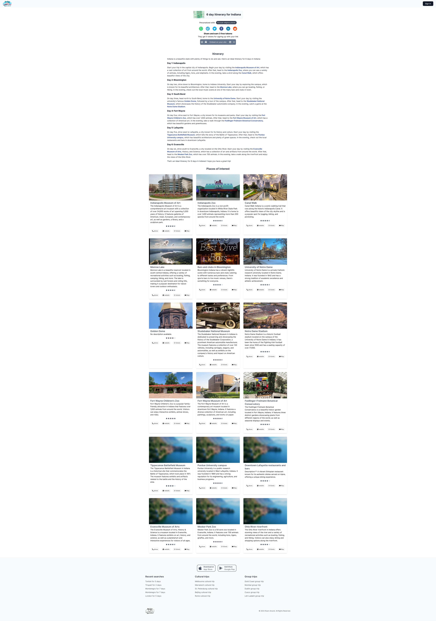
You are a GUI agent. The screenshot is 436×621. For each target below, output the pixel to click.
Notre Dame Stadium (176, 106)
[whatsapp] (201, 29)
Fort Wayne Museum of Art (244, 118)
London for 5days (153, 596)
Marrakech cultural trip (204, 585)
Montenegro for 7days (155, 588)
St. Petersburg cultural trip (206, 588)
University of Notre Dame (224, 98)
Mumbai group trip (253, 585)
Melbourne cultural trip (204, 581)
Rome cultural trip (202, 596)
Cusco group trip (252, 592)
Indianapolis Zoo (235, 70)
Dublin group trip (252, 588)
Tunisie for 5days (153, 581)
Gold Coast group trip (254, 581)
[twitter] (215, 29)
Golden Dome (190, 101)
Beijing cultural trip (203, 592)
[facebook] (221, 29)
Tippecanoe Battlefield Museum (181, 135)
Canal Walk (246, 73)
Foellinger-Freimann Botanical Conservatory (244, 121)
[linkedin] (228, 29)
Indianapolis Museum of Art (247, 67)
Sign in (428, 3)
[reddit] (235, 29)
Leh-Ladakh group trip (254, 596)
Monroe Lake (226, 87)
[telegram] (208, 29)
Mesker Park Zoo (185, 154)
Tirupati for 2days (153, 585)
